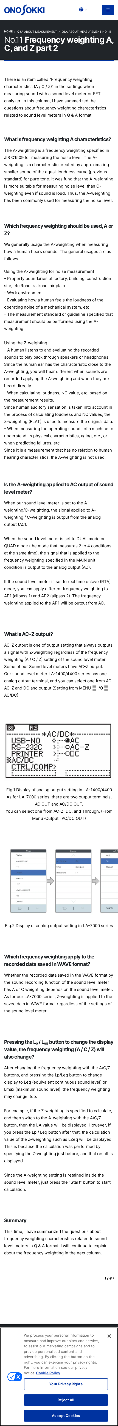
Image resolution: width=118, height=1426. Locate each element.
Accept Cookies (66, 1415)
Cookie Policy (48, 1373)
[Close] (109, 1336)
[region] (59, 1376)
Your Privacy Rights (65, 1384)
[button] (83, 10)
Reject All (66, 1400)
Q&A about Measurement (37, 32)
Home (8, 31)
